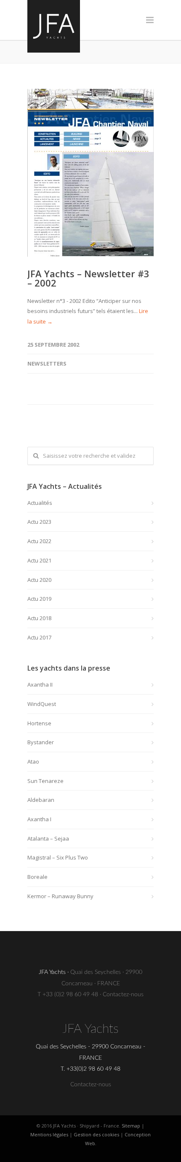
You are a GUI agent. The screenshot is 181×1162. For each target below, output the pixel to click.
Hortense (39, 723)
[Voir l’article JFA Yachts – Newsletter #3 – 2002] (90, 173)
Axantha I (39, 819)
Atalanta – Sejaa (48, 838)
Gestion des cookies (96, 1134)
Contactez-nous (123, 995)
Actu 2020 (39, 580)
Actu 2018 (39, 618)
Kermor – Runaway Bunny (60, 896)
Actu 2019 (39, 598)
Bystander (40, 742)
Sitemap (131, 1125)
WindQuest (41, 704)
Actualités (39, 503)
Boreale (37, 877)
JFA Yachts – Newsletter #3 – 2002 (88, 278)
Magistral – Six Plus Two (57, 857)
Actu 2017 (39, 637)
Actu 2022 (39, 541)
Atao (33, 761)
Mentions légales (49, 1134)
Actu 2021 (39, 560)
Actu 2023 (39, 521)
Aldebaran (40, 800)
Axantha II (40, 684)
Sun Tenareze (45, 781)
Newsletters (47, 363)
